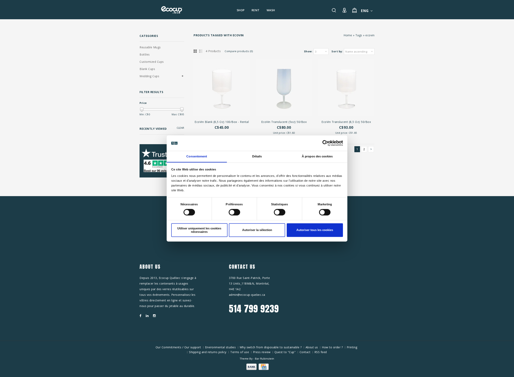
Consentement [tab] (196, 156)
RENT (256, 10)
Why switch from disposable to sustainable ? (271, 347)
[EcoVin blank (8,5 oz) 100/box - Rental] (221, 88)
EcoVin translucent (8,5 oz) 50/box (346, 122)
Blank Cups (147, 69)
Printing (352, 347)
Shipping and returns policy (207, 352)
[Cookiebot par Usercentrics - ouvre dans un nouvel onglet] (325, 143)
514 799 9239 (254, 309)
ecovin (369, 35)
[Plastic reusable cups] (172, 10)
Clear (180, 128)
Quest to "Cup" (285, 352)
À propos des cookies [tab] (317, 156)
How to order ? (332, 347)
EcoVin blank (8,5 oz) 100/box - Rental (222, 122)
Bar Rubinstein (264, 358)
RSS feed (320, 352)
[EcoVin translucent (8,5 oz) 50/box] (346, 88)
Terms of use (239, 352)
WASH (271, 10)
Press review (262, 352)
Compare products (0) (239, 51)
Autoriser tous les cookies (314, 230)
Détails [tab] (257, 156)
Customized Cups (152, 62)
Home (348, 35)
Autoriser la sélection (257, 230)
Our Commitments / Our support (178, 347)
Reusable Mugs (150, 47)
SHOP (241, 10)
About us (312, 347)
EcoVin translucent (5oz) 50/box (284, 122)
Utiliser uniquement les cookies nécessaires (199, 230)
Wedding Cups (149, 76)
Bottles (145, 54)
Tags (358, 35)
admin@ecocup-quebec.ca (247, 295)
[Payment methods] (257, 369)
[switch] (230, 212)
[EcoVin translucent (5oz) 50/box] (284, 88)
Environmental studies (220, 347)
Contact (305, 352)
